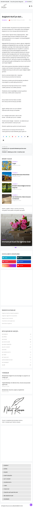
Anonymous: (5, 376)
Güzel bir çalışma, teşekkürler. (16, 390)
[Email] (27, 136)
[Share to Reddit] (15, 136)
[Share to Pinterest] (12, 136)
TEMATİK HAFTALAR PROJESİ (11, 492)
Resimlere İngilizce (7, 323)
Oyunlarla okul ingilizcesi (8, 321)
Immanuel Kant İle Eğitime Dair (16, 242)
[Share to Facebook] (3, 136)
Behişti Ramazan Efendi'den (20, 174)
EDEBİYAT (6, 465)
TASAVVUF (6, 489)
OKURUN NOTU (7, 482)
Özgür (14, 163)
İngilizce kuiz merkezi (7, 318)
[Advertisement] (16, 443)
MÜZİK (4, 349)
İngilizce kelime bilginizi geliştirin (10, 313)
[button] (12, 247)
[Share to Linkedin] (18, 136)
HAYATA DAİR (6, 342)
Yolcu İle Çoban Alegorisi (13, 1)
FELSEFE (6, 472)
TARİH (5, 485)
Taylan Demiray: (6, 383)
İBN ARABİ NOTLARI (8, 495)
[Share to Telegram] (24, 136)
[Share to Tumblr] (21, 136)
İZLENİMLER (6, 499)
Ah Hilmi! (26, 1)
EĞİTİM (5, 469)
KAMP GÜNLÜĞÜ (8, 475)
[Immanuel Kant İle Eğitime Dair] (16, 230)
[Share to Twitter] (6, 136)
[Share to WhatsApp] (9, 136)
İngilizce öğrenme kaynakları (9, 316)
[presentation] (2, 233)
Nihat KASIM (16, 506)
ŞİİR (23, 1)
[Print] (3, 140)
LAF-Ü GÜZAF (7, 479)
